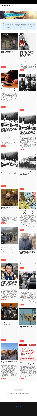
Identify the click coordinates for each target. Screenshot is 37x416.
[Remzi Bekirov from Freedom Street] (27, 316)
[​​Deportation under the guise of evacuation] (9, 235)
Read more (21, 70)
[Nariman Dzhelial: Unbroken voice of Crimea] (9, 197)
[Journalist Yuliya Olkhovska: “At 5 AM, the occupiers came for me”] (27, 280)
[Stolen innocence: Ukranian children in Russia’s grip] (9, 41)
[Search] (34, 9)
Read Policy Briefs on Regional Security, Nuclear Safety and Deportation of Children (18, 393)
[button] (18, 7)
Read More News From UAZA (18, 389)
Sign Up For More (27, 408)
